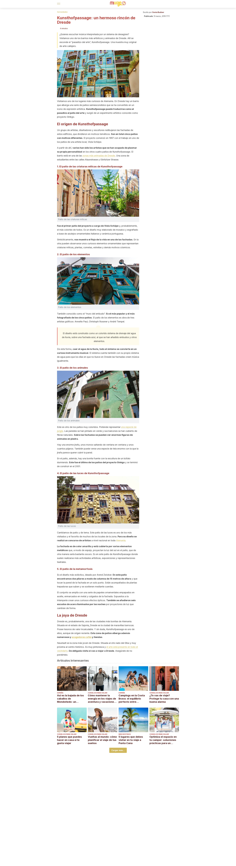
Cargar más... (118, 750)
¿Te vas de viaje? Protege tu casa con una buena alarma (164, 698)
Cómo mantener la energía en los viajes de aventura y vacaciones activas (102, 698)
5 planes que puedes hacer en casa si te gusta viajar (69, 740)
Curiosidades (62, 12)
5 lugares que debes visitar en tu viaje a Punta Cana (131, 740)
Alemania (120, 540)
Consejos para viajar (97, 693)
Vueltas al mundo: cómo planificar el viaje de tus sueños (102, 740)
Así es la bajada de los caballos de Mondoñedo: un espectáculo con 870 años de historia (70, 698)
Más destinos (125, 734)
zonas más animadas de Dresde (98, 155)
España (60, 693)
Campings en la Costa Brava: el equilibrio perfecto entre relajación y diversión (132, 698)
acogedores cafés (82, 637)
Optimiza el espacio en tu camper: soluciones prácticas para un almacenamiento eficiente (163, 740)
